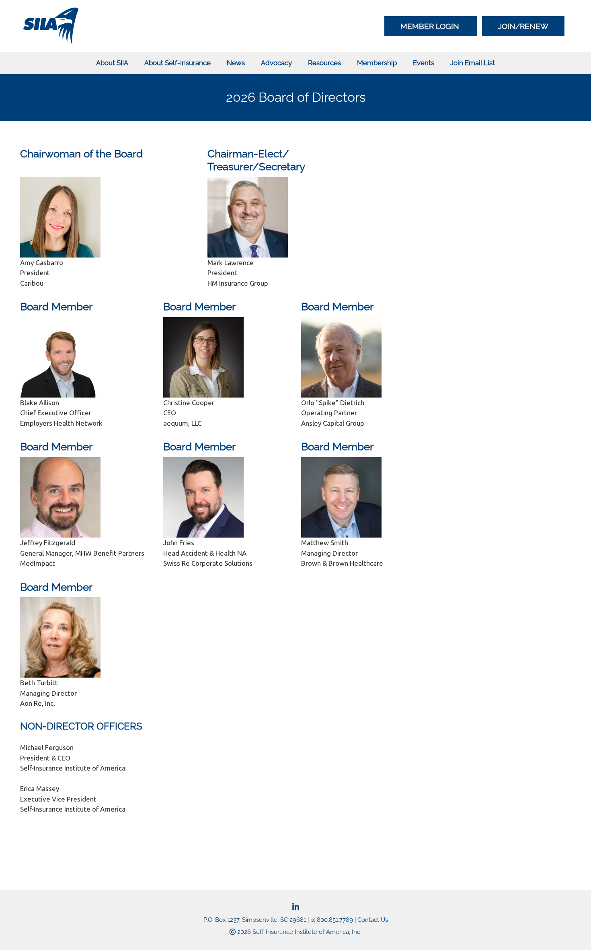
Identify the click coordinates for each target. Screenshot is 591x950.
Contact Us (372, 919)
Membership (377, 63)
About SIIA (112, 63)
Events (423, 63)
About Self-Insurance (177, 63)
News (236, 63)
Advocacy (276, 63)
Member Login (430, 26)
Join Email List (472, 63)
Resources (324, 63)
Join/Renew (523, 26)
